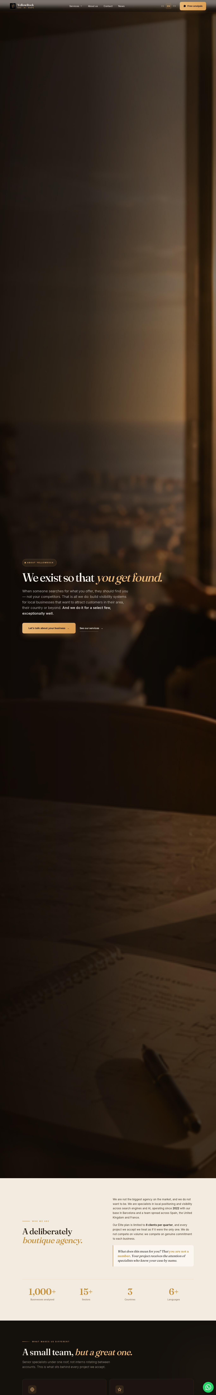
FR (174, 6)
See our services (91, 628)
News (121, 6)
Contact (108, 6)
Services (74, 6)
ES (162, 6)
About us (93, 6)
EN (168, 6)
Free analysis (194, 6)
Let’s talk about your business (48, 628)
